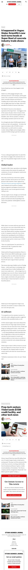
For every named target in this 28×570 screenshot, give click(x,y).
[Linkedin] (18, 72)
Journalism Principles (14, 545)
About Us (14, 541)
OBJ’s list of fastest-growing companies (11, 183)
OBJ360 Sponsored (14, 369)
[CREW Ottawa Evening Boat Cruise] (5, 365)
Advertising (14, 542)
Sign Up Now (14, 567)
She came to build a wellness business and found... (18, 372)
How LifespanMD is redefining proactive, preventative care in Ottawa (18, 378)
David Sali (8, 44)
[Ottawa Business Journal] (14, 1)
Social (12, 363)
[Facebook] (12, 72)
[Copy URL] (6, 72)
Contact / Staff (14, 544)
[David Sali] (3, 45)
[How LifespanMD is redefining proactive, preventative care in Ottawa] (5, 377)
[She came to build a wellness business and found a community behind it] (5, 371)
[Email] (9, 72)
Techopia (3, 27)
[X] (15, 72)
